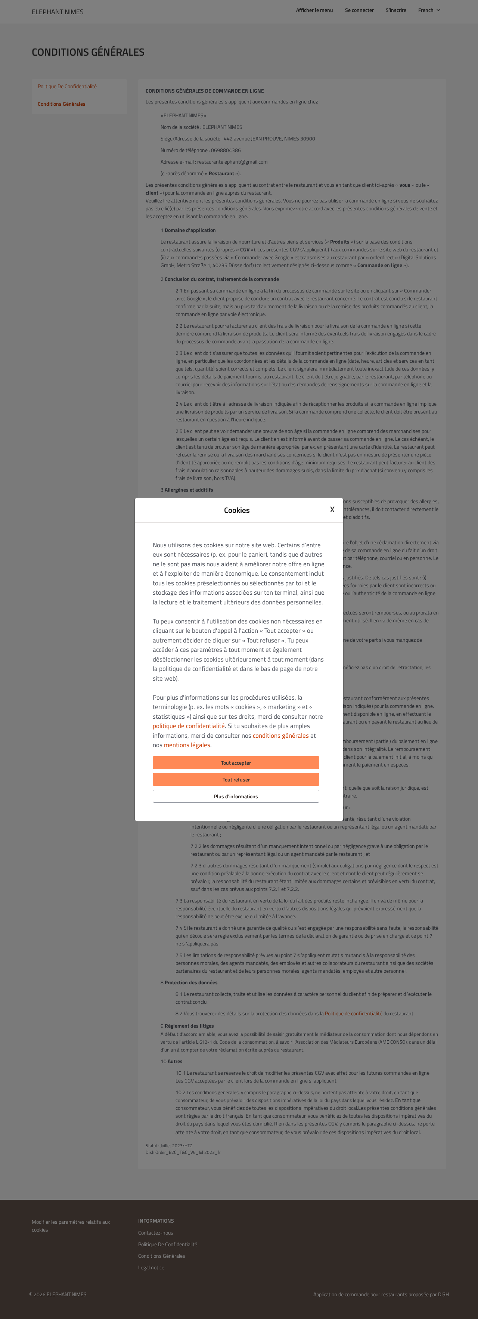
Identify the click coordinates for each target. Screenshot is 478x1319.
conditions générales (281, 735)
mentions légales (187, 745)
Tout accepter (236, 763)
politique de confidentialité (189, 726)
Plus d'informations (236, 796)
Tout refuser (236, 779)
